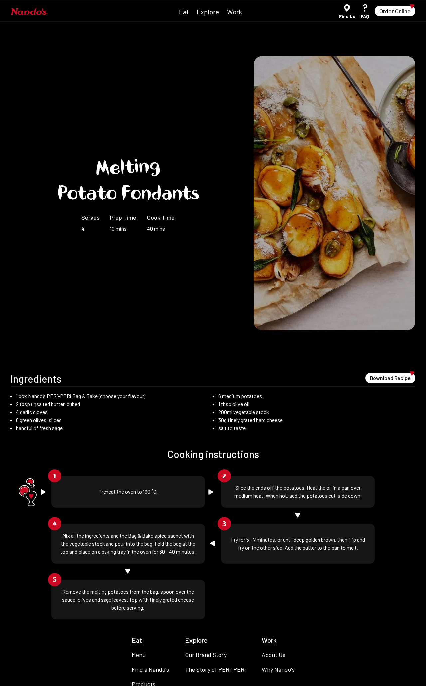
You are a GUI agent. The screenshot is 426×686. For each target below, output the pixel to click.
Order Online (397, 10)
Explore (208, 12)
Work (234, 12)
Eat (184, 12)
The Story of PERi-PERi (215, 669)
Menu (139, 654)
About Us (273, 654)
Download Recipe (392, 377)
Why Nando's (278, 669)
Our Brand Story (206, 654)
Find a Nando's (150, 669)
